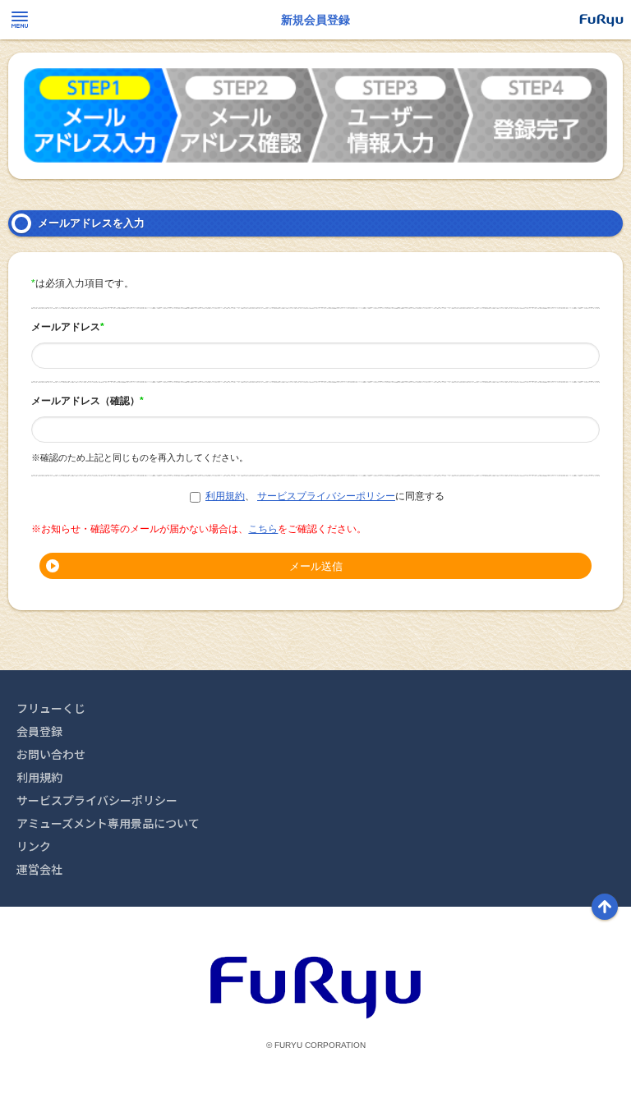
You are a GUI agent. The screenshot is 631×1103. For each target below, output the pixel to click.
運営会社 (39, 869)
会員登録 (39, 731)
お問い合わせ (50, 754)
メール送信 (316, 566)
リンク (33, 846)
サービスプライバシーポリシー (326, 496)
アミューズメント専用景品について (108, 823)
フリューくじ (50, 708)
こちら (263, 529)
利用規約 (225, 496)
